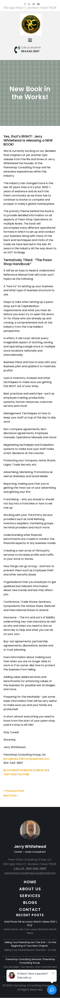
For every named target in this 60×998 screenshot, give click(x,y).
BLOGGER (10, 770)
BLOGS (30, 902)
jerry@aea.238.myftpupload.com (26, 759)
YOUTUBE (23, 774)
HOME (30, 882)
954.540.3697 (30, 51)
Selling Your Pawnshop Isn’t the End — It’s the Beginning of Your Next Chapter (30, 944)
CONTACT (30, 909)
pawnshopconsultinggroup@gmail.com (30, 873)
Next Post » (10, 795)
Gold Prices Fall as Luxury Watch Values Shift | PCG (30, 923)
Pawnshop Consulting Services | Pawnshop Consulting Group (30, 961)
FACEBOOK (25, 770)
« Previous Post (13, 791)
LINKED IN (41, 770)
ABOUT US (30, 889)
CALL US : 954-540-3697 (30, 868)
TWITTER (9, 774)
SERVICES (30, 895)
